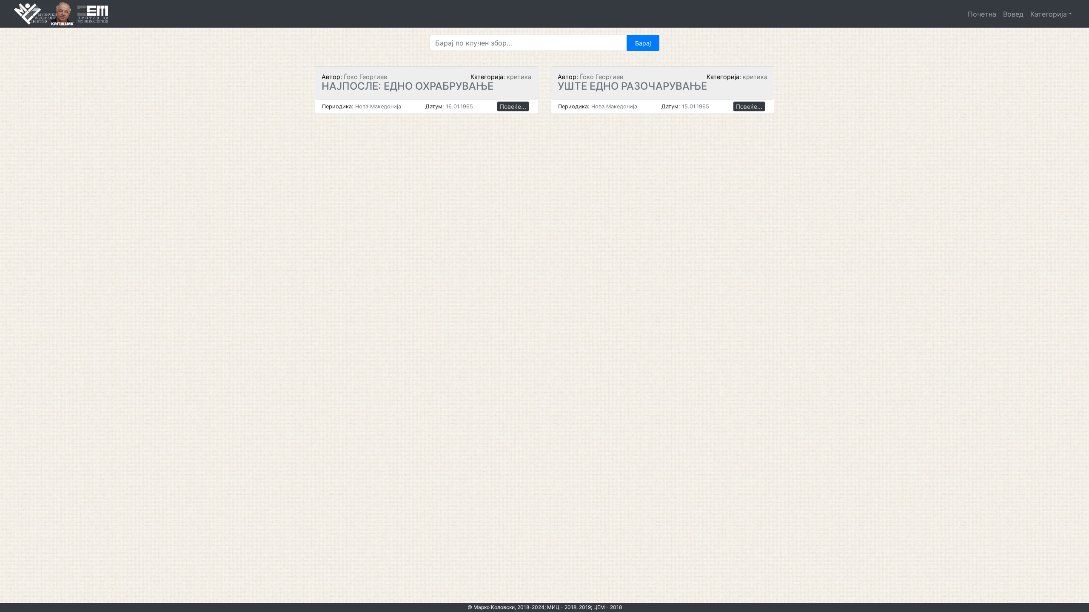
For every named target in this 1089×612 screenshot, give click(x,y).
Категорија (1048, 14)
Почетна (982, 14)
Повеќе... (513, 106)
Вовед (1013, 14)
